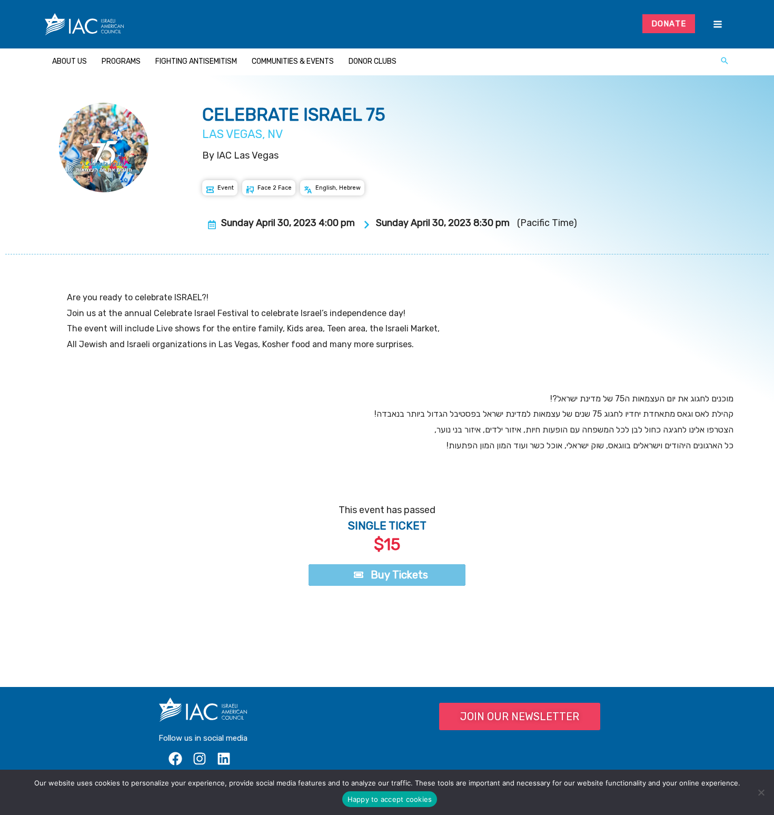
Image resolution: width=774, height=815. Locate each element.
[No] (761, 792)
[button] (724, 61)
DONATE (669, 23)
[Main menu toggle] (717, 24)
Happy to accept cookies (390, 799)
